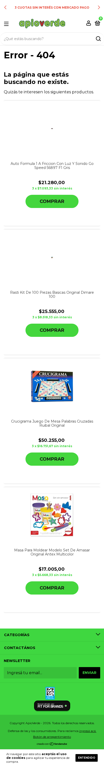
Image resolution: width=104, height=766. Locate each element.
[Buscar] (98, 38)
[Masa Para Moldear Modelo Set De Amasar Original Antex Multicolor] (52, 515)
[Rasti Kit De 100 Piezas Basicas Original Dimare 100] (52, 257)
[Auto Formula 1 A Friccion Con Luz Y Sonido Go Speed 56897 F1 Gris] (52, 128)
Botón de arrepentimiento (52, 737)
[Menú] (7, 23)
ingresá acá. (87, 731)
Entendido (86, 757)
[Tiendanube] (52, 744)
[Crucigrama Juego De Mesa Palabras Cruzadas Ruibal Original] (52, 386)
